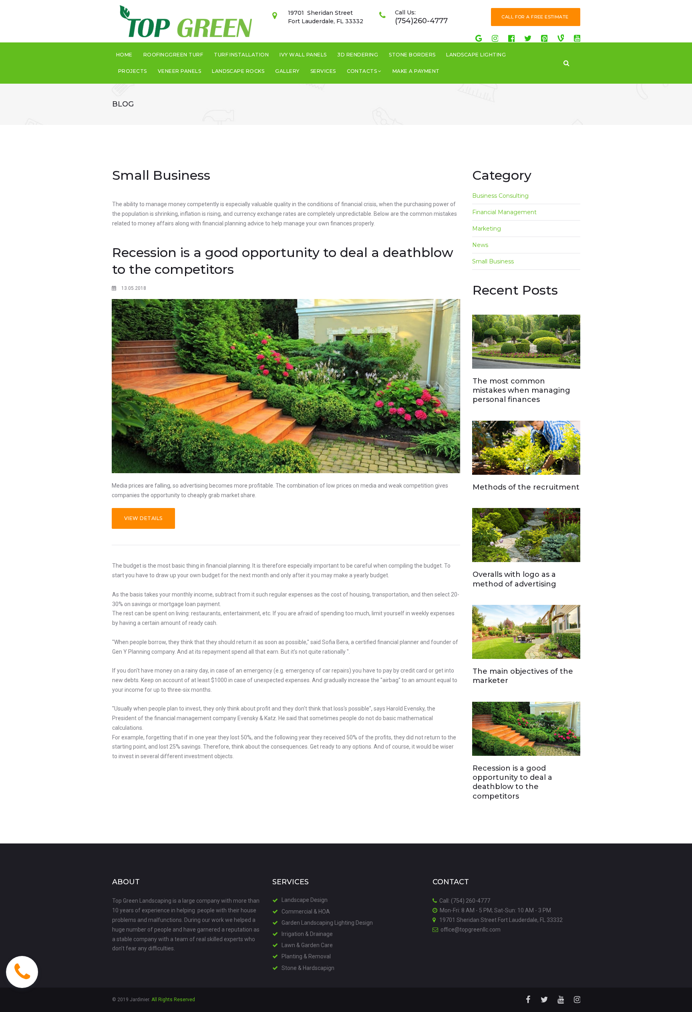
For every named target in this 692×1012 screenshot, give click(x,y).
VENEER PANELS (179, 71)
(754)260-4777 (421, 20)
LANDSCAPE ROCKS (238, 71)
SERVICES (323, 71)
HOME (124, 55)
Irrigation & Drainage (307, 934)
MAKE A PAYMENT (416, 71)
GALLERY (287, 71)
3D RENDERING (357, 55)
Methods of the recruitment (526, 487)
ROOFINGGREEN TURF (173, 55)
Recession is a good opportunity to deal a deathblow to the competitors (512, 782)
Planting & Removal (306, 956)
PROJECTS (132, 71)
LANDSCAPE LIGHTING (476, 55)
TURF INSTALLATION (241, 55)
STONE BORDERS (412, 55)
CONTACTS (362, 71)
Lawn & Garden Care (307, 945)
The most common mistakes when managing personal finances (521, 390)
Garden (291, 923)
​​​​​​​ (566, 63)
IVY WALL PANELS (303, 55)
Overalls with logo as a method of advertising (514, 579)
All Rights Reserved (173, 999)
